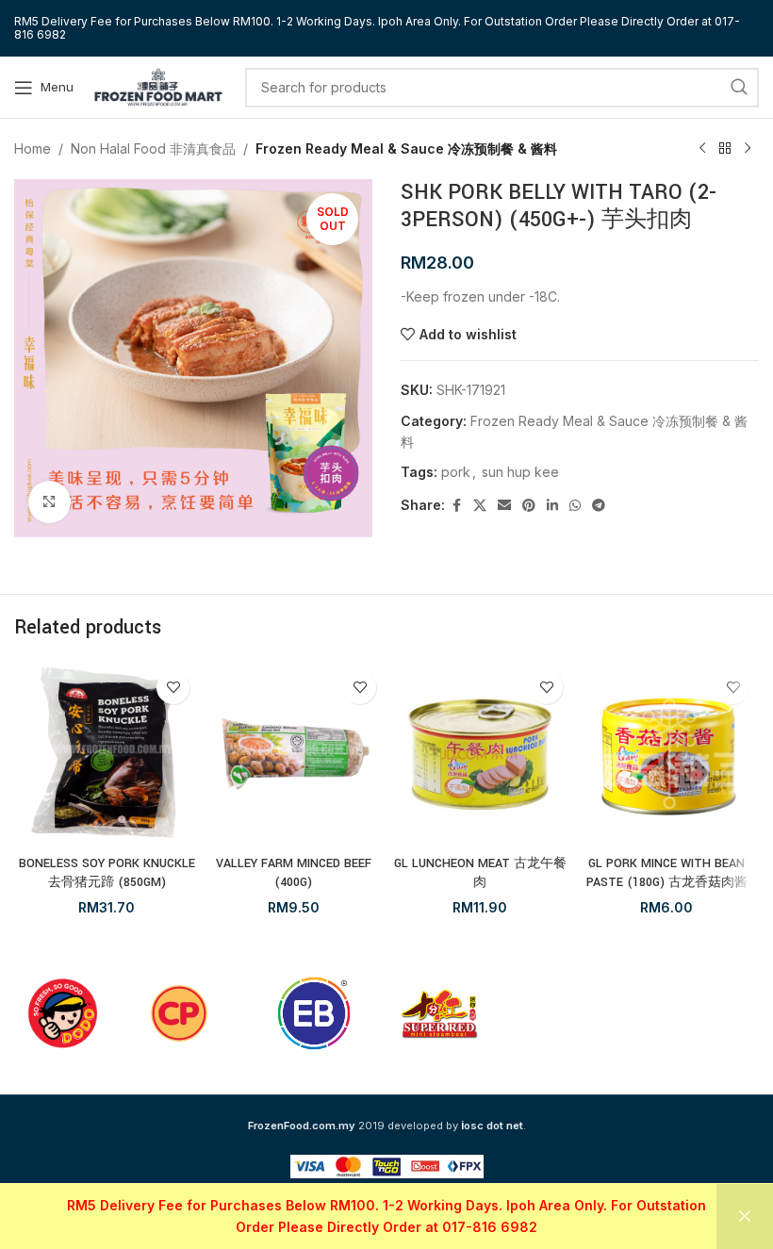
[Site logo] (158, 85)
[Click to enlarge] (49, 502)
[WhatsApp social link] (575, 505)
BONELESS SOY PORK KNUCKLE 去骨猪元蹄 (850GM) (107, 873)
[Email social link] (504, 505)
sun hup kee (520, 472)
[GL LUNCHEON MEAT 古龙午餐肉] (479, 754)
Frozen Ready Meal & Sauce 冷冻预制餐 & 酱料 (406, 148)
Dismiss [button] (744, 1216)
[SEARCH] (739, 87)
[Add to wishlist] (172, 687)
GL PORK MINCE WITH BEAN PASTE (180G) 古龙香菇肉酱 (667, 873)
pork (455, 472)
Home (32, 148)
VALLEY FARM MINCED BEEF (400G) (293, 873)
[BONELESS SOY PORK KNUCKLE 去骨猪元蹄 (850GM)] (106, 754)
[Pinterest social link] (529, 505)
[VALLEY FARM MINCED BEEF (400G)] (293, 754)
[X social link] (480, 505)
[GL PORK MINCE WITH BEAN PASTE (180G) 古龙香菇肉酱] (666, 754)
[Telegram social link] (598, 505)
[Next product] (747, 149)
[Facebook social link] (456, 505)
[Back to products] (725, 149)
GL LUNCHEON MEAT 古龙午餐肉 (480, 873)
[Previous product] (702, 149)
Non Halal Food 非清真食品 (153, 148)
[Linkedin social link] (552, 505)
